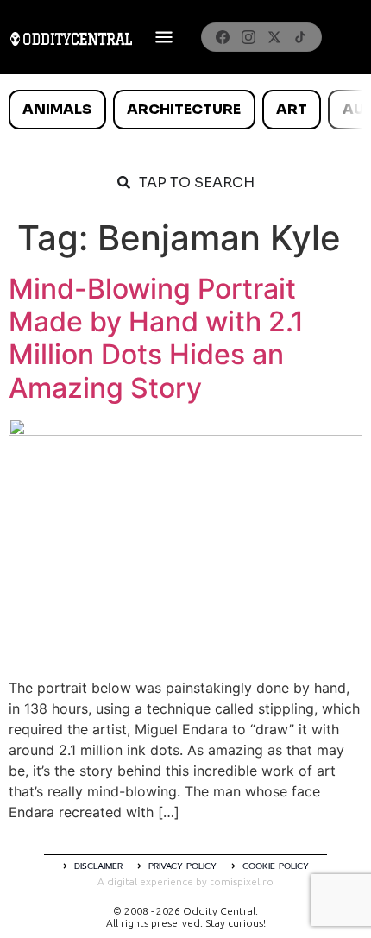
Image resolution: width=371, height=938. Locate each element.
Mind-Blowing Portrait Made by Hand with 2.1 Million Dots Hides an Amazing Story (156, 338)
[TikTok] (300, 37)
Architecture (184, 109)
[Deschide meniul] (164, 37)
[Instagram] (248, 37)
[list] (185, 109)
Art (291, 109)
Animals (56, 109)
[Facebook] (223, 37)
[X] (274, 37)
